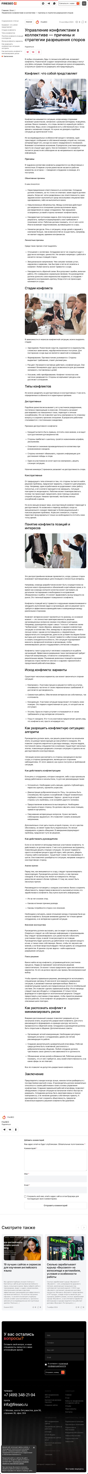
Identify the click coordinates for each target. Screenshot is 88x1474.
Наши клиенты (70, 1409)
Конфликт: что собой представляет (9, 26)
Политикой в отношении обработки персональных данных (15, 1462)
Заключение (8, 56)
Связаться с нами (66, 3)
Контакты (68, 1412)
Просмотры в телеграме (74, 1424)
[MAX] (43, 3)
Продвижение (51, 1418)
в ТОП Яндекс (50, 1435)
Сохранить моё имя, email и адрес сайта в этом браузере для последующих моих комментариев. (53, 1197)
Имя (26, 1174)
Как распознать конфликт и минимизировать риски (12, 52)
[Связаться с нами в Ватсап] (54, 3)
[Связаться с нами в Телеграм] (49, 3)
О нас (67, 1398)
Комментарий (30, 1148)
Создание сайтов (51, 1405)
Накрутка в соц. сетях (74, 1418)
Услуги (48, 1391)
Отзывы (68, 1406)
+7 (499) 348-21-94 (19, 1394)
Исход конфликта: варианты (12, 41)
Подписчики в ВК (71, 1438)
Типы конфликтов (8, 33)
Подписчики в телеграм (74, 1421)
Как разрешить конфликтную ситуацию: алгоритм (11, 46)
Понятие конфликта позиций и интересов (12, 37)
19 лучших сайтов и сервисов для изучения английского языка (22, 1267)
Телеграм (48, 1454)
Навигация (69, 1391)
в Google (48, 1432)
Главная (68, 1395)
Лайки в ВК (69, 1441)
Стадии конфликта (9, 30)
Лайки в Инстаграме (73, 1435)
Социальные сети (52, 1451)
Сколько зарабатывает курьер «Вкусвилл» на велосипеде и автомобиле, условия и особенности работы (64, 1270)
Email (27, 1185)
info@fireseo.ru (16, 1404)
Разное (29, 22)
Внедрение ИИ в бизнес (74, 1432)
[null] (27, 52)
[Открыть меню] (84, 3)
